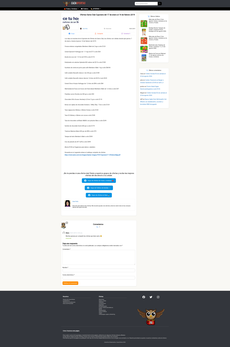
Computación (102, 303)
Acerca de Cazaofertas (69, 299)
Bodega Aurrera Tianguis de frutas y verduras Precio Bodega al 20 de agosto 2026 (157, 29)
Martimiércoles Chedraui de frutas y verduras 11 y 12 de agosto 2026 (157, 46)
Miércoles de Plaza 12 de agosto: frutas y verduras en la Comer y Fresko (158, 38)
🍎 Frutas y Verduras (70, 9)
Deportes (101, 305)
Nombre (65, 267)
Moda (100, 309)
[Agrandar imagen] (71, 14)
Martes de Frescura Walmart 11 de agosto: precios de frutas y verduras (157, 55)
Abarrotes (108, 28)
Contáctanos (66, 300)
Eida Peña (75, 201)
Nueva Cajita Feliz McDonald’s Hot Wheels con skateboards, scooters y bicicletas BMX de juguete (153, 101)
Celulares (101, 302)
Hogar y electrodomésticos (106, 307)
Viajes (100, 313)
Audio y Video (102, 300)
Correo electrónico (69, 275)
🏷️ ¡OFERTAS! (94, 9)
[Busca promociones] (160, 3)
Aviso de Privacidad (68, 303)
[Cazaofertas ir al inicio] (74, 2)
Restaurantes (102, 310)
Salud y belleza (103, 311)
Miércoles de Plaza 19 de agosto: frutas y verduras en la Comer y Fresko (158, 21)
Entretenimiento (103, 306)
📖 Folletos (84, 9)
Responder (68, 238)
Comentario (67, 249)
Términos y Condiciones (69, 302)
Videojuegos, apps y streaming (107, 314)
